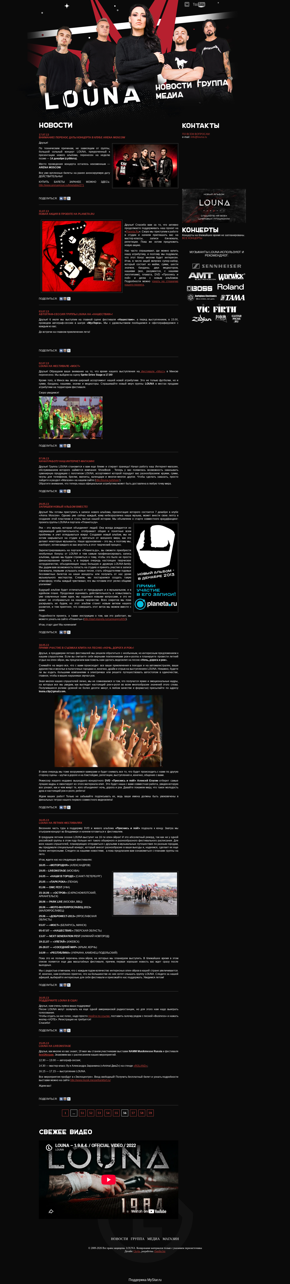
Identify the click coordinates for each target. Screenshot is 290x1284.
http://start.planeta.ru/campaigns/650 (105, 619)
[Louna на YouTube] (199, 6)
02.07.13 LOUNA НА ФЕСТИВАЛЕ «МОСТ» (59, 365)
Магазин (171, 1239)
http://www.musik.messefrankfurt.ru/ (90, 1080)
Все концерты (192, 238)
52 (91, 1113)
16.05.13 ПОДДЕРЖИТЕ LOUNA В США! (58, 999)
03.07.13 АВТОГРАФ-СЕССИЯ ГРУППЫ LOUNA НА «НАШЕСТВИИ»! (76, 313)
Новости (119, 1239)
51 (82, 1113)
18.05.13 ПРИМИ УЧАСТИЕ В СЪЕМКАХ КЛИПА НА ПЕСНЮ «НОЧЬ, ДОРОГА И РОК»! (86, 646)
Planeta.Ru (132, 231)
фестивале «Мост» (152, 371)
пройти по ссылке (99, 1016)
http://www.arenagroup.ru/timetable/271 (61, 185)
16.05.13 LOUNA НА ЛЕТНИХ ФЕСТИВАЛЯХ (60, 821)
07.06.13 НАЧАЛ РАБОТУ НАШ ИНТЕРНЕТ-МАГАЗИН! (66, 460)
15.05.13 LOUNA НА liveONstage (55, 1045)
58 (142, 1113)
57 (133, 1113)
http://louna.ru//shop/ (107, 480)
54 (108, 1113)
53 (99, 1113)
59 (150, 1113)
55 (116, 1113)
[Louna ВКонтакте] (187, 6)
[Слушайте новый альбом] (214, 222)
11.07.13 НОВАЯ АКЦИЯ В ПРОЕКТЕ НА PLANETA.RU (66, 212)
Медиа (153, 1239)
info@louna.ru (199, 137)
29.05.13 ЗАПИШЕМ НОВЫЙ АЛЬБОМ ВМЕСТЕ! (63, 505)
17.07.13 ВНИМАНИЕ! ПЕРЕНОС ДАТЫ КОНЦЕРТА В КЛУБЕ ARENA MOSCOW (82, 136)
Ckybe (137, 1251)
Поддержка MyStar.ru (145, 1280)
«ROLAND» (140, 1065)
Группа (138, 1239)
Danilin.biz (159, 1251)
